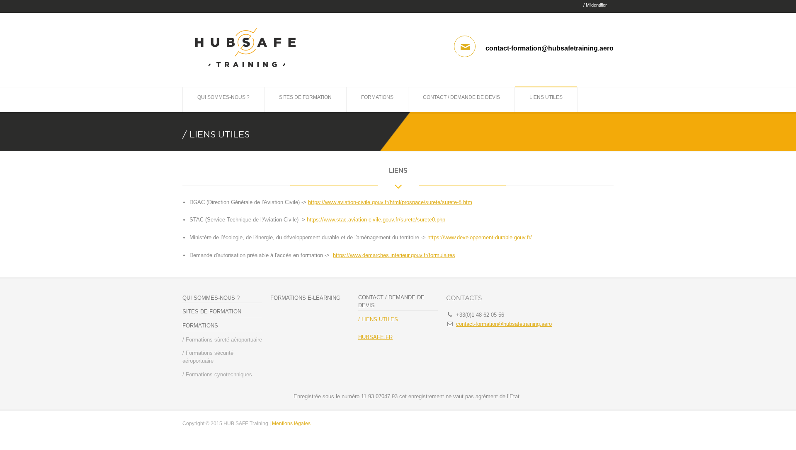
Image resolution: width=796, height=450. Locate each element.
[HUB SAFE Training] (245, 71)
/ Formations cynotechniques (217, 374)
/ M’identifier (595, 5)
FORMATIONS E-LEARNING (305, 298)
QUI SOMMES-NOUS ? (223, 97)
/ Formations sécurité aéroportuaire (207, 357)
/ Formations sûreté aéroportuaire (222, 340)
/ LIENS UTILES (378, 319)
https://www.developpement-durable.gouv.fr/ (479, 237)
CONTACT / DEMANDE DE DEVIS (461, 97)
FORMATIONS (377, 97)
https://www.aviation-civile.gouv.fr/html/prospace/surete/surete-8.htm (390, 202)
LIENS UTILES (546, 97)
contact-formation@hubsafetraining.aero (504, 324)
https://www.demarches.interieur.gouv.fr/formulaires (394, 255)
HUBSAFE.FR (375, 337)
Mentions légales (291, 423)
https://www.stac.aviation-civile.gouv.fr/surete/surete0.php (376, 220)
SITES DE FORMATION (305, 97)
